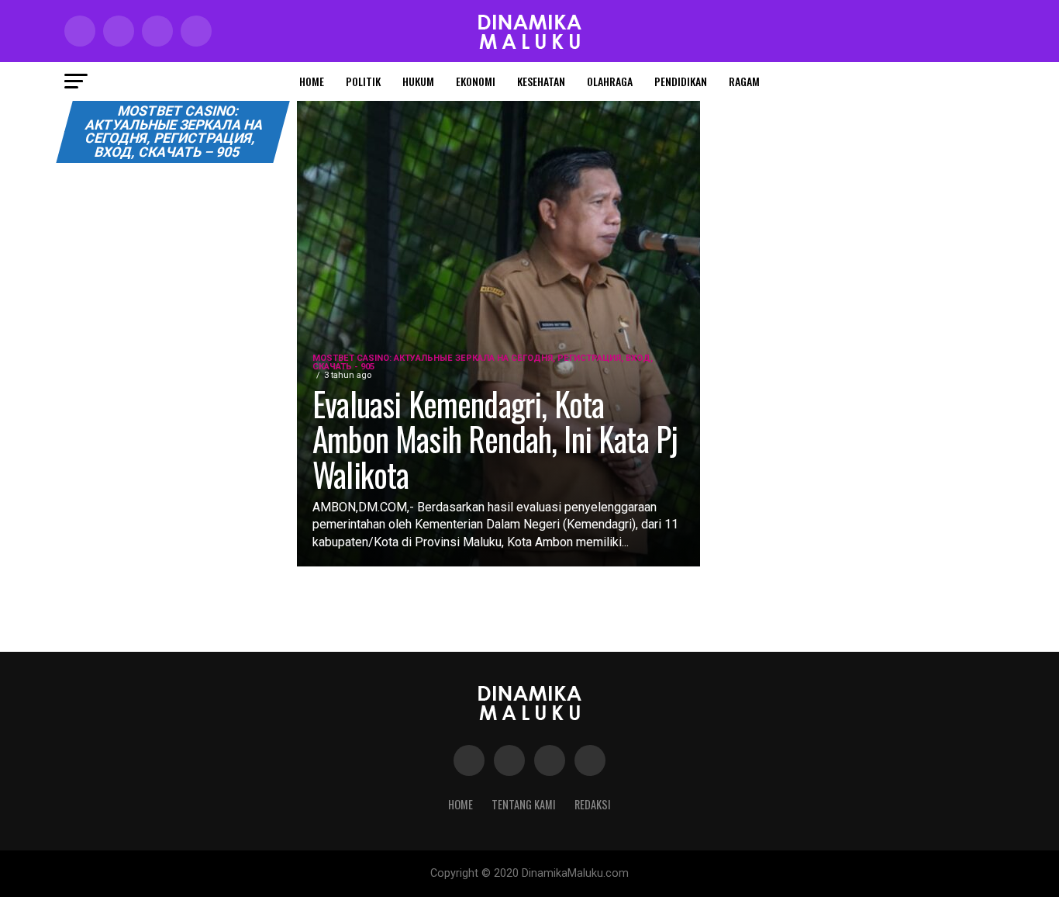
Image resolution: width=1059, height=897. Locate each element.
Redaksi (592, 804)
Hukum (418, 81)
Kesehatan (541, 81)
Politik (363, 81)
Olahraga (610, 81)
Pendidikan (680, 81)
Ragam (744, 81)
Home (311, 81)
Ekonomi (475, 81)
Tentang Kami (524, 804)
